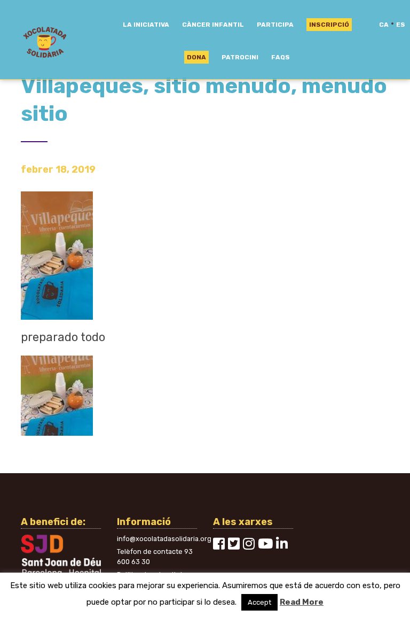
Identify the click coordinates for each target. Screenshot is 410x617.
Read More (302, 602)
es (400, 24)
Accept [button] (259, 602)
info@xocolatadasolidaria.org (164, 539)
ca (384, 24)
